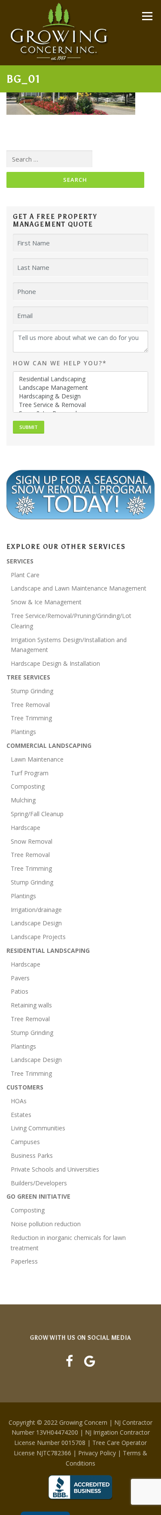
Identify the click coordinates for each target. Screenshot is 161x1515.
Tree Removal (30, 705)
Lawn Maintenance (37, 759)
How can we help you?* (60, 363)
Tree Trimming (31, 718)
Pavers (20, 978)
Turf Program (30, 773)
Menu (147, 16)
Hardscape (25, 827)
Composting (28, 786)
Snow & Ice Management (46, 602)
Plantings (23, 732)
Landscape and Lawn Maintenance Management (78, 588)
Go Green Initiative (38, 1196)
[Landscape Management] (80, 387)
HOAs (19, 1101)
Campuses (25, 1142)
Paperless (24, 1261)
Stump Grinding (32, 691)
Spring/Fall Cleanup (37, 814)
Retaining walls (31, 1005)
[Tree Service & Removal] (80, 405)
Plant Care (25, 575)
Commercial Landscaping (48, 745)
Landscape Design (36, 923)
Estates (21, 1115)
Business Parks (32, 1155)
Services (19, 561)
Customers (24, 1087)
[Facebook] (69, 1361)
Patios (19, 991)
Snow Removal (31, 841)
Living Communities (38, 1128)
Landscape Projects (38, 937)
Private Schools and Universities (55, 1169)
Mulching (23, 800)
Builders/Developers (39, 1183)
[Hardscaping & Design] (80, 396)
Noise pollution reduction (46, 1224)
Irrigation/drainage (36, 910)
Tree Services (28, 677)
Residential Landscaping (48, 950)
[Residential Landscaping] (80, 379)
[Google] (89, 1361)
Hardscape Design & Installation (55, 663)
